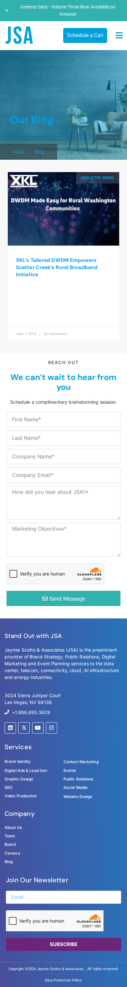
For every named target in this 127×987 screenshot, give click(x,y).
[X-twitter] (24, 728)
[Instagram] (51, 728)
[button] (119, 35)
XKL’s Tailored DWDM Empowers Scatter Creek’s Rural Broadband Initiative (56, 267)
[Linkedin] (10, 728)
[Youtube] (38, 728)
